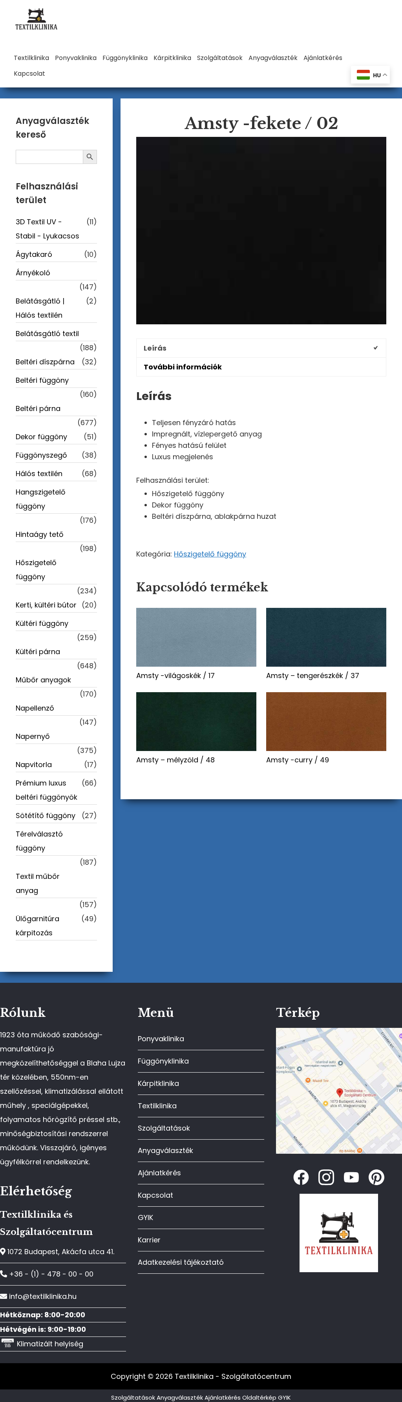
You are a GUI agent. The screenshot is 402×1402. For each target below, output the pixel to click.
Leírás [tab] (155, 348)
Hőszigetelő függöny (210, 554)
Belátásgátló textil (47, 333)
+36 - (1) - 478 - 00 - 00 (50, 1274)
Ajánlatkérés (159, 1173)
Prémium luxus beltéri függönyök (46, 790)
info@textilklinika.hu (42, 1296)
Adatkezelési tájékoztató (181, 1262)
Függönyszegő (41, 455)
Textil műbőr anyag (38, 883)
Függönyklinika (163, 1061)
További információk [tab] (183, 367)
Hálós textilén (39, 473)
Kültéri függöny (42, 623)
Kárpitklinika (158, 1083)
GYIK (145, 1217)
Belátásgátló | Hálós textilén (40, 308)
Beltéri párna (38, 408)
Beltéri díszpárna (45, 362)
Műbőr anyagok (43, 680)
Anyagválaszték (165, 1150)
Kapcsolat (155, 1195)
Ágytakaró (34, 254)
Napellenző (35, 708)
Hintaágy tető (40, 534)
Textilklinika (157, 1106)
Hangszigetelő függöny (41, 499)
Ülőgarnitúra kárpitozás (37, 926)
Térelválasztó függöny (39, 841)
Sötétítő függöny (45, 815)
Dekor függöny (41, 437)
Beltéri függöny (42, 380)
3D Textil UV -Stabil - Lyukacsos (47, 229)
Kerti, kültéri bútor (46, 605)
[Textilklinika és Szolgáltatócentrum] (339, 1032)
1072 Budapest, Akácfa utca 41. (59, 1252)
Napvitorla (34, 764)
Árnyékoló (33, 273)
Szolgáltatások (164, 1128)
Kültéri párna (38, 651)
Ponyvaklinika (161, 1039)
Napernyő (33, 736)
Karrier (149, 1240)
